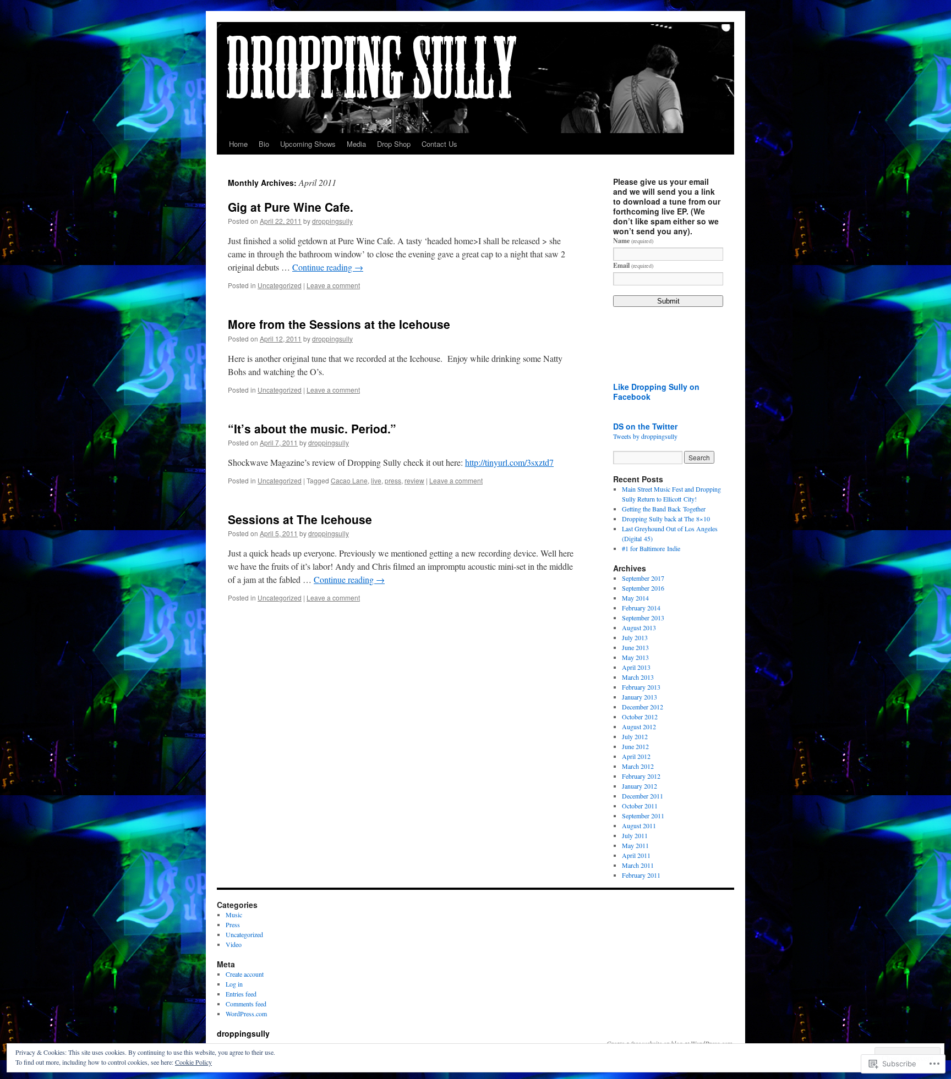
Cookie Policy (193, 1062)
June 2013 (635, 647)
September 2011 (643, 815)
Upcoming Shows (308, 144)
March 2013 (638, 677)
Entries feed (241, 993)
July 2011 (635, 835)
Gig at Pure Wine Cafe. (290, 207)
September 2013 (643, 617)
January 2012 (639, 785)
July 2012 (635, 736)
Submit (668, 301)
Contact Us (439, 144)
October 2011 (640, 805)
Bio (264, 144)
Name (633, 240)
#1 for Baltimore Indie (651, 548)
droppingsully (332, 220)
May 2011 (635, 845)
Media (356, 144)
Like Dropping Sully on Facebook (656, 391)
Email (633, 265)
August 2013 (639, 627)
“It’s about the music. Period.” (312, 428)
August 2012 (639, 726)
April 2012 (636, 756)
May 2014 (635, 597)
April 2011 (636, 855)
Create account (245, 974)
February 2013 (641, 686)
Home (238, 144)
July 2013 (635, 637)
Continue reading (327, 267)
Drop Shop (394, 144)
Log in (234, 983)
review (414, 480)
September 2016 (643, 587)
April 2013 (636, 667)
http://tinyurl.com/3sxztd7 (509, 462)
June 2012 (635, 746)
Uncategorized (280, 285)
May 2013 (635, 657)
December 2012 (642, 706)
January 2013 (639, 696)
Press (233, 924)
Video (234, 944)
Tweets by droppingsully (645, 436)
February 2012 (641, 776)
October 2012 (640, 716)
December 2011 (642, 795)
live (376, 480)
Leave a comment (333, 285)
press (393, 480)
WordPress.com (246, 1013)
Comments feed (246, 1003)
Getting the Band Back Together (664, 508)
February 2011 (641, 875)
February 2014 (641, 607)
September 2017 (643, 578)
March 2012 (638, 766)
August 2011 (639, 825)
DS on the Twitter (645, 426)
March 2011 (638, 865)
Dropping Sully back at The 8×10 (666, 518)
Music (234, 914)
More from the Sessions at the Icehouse (339, 324)
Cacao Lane (349, 480)
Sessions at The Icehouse (300, 519)
